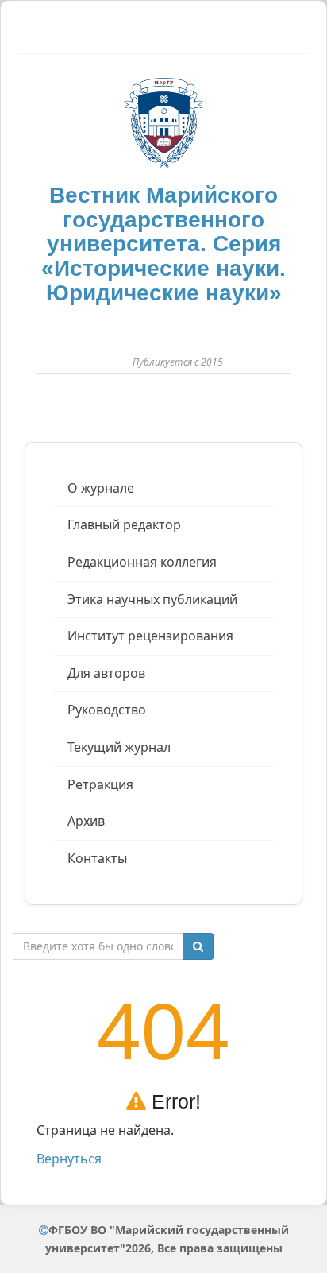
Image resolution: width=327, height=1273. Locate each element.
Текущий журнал (119, 747)
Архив (86, 821)
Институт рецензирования (150, 635)
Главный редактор (124, 524)
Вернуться (69, 1158)
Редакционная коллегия (142, 562)
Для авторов (106, 673)
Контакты (97, 858)
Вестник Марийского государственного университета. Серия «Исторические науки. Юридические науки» (163, 244)
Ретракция (100, 784)
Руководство (106, 709)
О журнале (100, 488)
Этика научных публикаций (152, 599)
